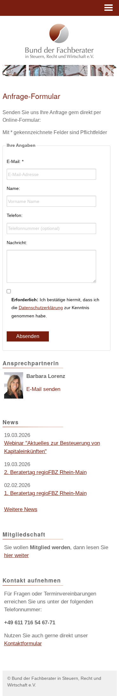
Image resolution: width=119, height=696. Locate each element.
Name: (13, 188)
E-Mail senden (43, 389)
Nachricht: (17, 242)
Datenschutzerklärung (41, 307)
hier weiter (16, 555)
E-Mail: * (15, 161)
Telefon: (15, 215)
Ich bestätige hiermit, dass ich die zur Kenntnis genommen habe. (55, 307)
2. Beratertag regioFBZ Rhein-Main (45, 472)
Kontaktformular (23, 644)
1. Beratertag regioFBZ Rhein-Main (45, 493)
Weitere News (20, 509)
